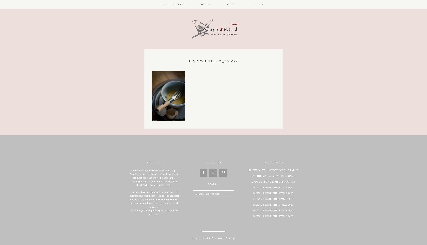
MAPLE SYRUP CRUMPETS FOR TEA (273, 181)
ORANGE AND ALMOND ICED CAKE (273, 176)
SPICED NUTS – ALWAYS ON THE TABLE (273, 170)
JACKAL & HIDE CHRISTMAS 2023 (273, 187)
